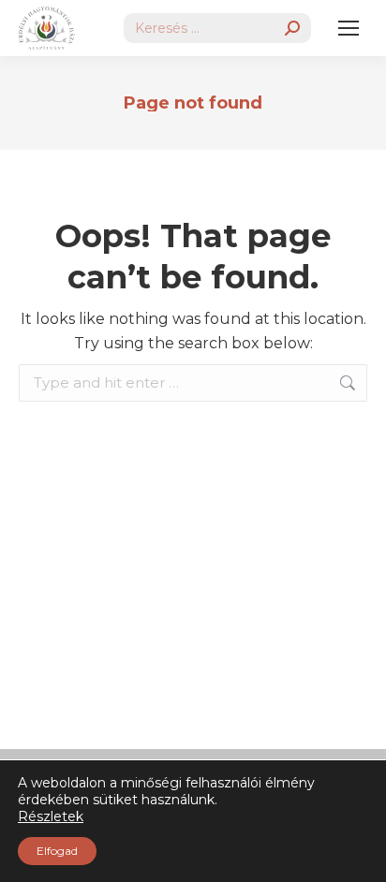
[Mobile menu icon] (348, 28)
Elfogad (57, 851)
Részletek (50, 816)
